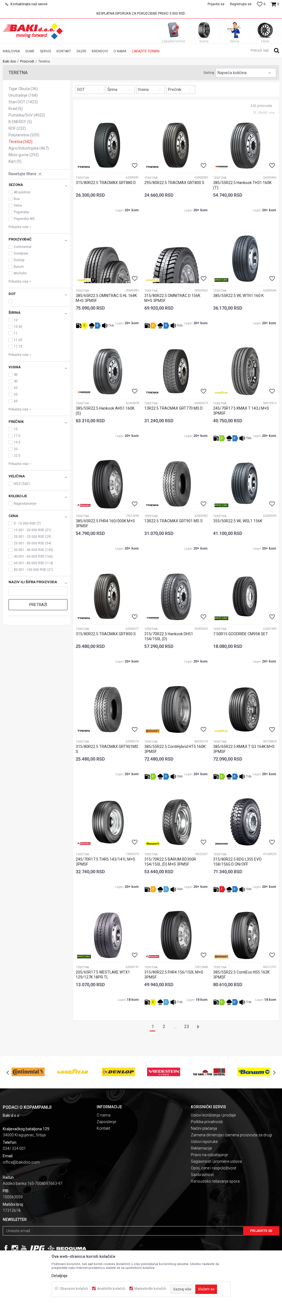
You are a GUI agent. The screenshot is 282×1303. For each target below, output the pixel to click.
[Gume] (204, 29)
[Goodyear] (84, 280)
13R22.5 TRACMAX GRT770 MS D (173, 408)
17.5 (17, 436)
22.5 (17, 456)
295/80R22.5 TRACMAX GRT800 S (174, 182)
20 (16, 449)
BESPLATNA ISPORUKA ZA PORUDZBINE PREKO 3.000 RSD (140, 13)
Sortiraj (209, 73)
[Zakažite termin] (173, 29)
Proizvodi (27, 61)
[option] (141, 13)
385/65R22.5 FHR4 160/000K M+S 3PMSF (105, 523)
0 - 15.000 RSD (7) (27, 523)
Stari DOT (23, 102)
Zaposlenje (106, 1122)
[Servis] (234, 29)
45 (16, 381)
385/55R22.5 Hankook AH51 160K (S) (105, 410)
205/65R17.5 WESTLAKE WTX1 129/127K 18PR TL (103, 974)
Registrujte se (240, 4)
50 (16, 388)
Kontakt (103, 1128)
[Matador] (84, 505)
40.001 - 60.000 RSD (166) (33, 556)
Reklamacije (201, 1148)
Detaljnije (59, 1275)
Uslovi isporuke (204, 1141)
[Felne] (265, 29)
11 (16, 333)
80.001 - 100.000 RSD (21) (33, 570)
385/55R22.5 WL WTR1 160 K (238, 295)
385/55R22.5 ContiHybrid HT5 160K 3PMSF (174, 749)
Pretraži (38, 604)
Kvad (16, 108)
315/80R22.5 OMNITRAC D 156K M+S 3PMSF (172, 298)
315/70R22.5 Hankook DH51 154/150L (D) (168, 636)
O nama (103, 1115)
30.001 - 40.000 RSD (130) (33, 550)
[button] (265, 50)
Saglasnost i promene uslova (216, 1161)
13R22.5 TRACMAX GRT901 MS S (173, 521)
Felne (18, 205)
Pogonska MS (24, 219)
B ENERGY (20, 122)
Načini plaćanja (204, 1128)
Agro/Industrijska (29, 148)
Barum (19, 267)
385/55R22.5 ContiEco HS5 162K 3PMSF (241, 974)
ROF (17, 128)
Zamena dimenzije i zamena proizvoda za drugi (231, 1135)
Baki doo (9, 61)
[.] (37, 1248)
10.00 (18, 327)
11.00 (18, 340)
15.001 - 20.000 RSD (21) (32, 530)
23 (186, 1026)
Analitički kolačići (111, 1288)
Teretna (20, 141)
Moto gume (24, 155)
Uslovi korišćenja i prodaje (213, 1115)
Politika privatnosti (207, 1122)
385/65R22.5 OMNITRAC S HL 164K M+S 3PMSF (106, 298)
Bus (17, 199)
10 (16, 320)
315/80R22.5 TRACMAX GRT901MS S (107, 749)
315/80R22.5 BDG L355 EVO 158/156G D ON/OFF (237, 861)
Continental (22, 247)
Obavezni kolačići (74, 1288)
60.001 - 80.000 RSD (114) (33, 563)
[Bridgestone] (221, 843)
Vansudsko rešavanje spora (215, 1181)
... (175, 1026)
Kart (15, 161)
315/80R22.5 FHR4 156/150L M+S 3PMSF (173, 974)
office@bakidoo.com (21, 1162)
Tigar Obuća (23, 88)
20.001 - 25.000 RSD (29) (32, 537)
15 (16, 429)
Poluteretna (24, 135)
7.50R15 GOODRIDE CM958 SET (240, 634)
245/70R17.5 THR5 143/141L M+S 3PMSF (105, 861)
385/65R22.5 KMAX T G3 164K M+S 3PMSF (244, 749)
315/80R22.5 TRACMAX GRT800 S (106, 634)
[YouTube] (23, 1248)
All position (22, 192)
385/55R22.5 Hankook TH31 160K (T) (242, 185)
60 (16, 401)
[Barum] (152, 843)
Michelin (20, 273)
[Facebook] (6, 1248)
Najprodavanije (25, 503)
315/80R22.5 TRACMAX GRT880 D (106, 182)
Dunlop (19, 260)
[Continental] (152, 731)
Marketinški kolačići (150, 1288)
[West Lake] (221, 280)
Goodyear (21, 253)
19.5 (17, 442)
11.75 (18, 346)
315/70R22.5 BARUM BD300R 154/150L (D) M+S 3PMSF (170, 861)
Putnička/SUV (27, 115)
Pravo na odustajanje (209, 1155)
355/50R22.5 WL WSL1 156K (237, 521)
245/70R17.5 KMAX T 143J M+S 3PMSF (241, 410)
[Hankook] (221, 167)
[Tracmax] (84, 167)
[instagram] (15, 1248)
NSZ (22, 484)
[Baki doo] (33, 31)
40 (16, 375)
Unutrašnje (23, 95)
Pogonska (21, 212)
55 (16, 394)
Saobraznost (202, 1174)
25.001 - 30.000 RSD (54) (32, 543)
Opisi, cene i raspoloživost (213, 1168)
